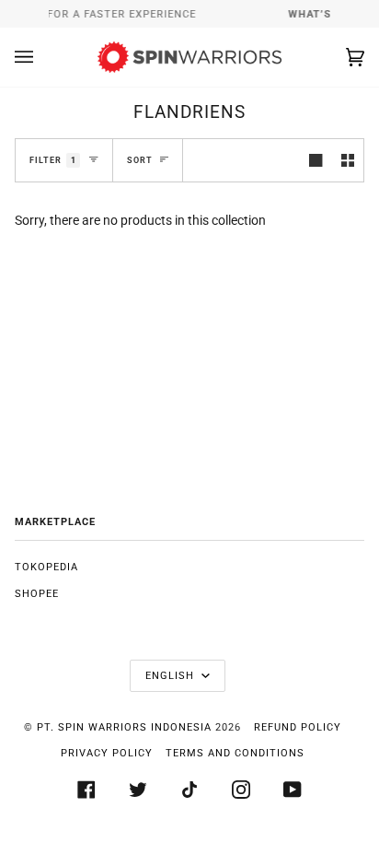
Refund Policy (297, 727)
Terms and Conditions (235, 753)
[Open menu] (42, 57)
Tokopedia (46, 567)
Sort (140, 160)
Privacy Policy (107, 753)
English (171, 676)
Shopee (37, 594)
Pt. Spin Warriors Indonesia (124, 727)
